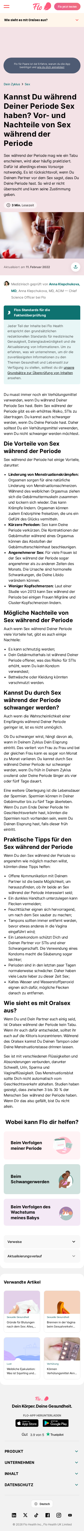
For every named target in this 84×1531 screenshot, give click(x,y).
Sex (27, 84)
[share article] (75, 267)
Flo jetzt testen (67, 6)
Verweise (14, 1242)
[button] (42, 1241)
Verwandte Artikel (22, 1282)
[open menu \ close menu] (6, 6)
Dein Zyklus (12, 84)
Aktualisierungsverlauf (24, 1256)
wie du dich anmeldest (50, 67)
